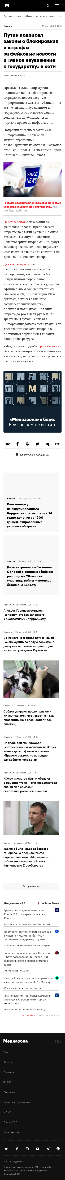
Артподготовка (12, 16)
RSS (8, 1082)
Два (6, 264)
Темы (6, 1052)
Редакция (8, 1072)
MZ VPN (7, 1112)
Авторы (7, 1062)
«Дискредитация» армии (39, 16)
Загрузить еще (31, 886)
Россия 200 (10, 1122)
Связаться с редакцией (34, 454)
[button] (57, 5)
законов (20, 222)
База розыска (11, 1132)
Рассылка (9, 1092)
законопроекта (21, 264)
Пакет (8, 222)
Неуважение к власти (14, 75)
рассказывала (50, 346)
